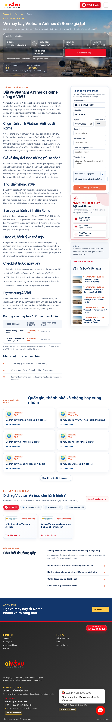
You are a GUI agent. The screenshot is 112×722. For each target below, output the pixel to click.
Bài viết (6, 649)
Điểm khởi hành (80, 101)
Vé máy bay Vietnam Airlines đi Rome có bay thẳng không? (74, 550)
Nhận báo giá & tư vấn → (89, 188)
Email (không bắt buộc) (83, 148)
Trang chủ (7, 14)
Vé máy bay (19, 14)
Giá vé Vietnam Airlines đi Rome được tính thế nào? (71, 565)
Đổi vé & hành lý (62, 638)
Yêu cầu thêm (79, 157)
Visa (58, 642)
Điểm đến (77, 110)
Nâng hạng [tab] (52, 507)
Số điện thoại (79, 138)
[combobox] (18, 45)
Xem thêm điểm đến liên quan (56, 478)
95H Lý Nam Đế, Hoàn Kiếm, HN (18, 705)
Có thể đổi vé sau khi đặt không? (62, 579)
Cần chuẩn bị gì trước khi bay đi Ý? (62, 586)
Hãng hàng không (10, 645)
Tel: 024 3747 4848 (13, 713)
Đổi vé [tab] (11, 507)
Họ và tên (77, 129)
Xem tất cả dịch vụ (97, 499)
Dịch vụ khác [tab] (75, 507)
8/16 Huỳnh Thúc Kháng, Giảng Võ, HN (21, 708)
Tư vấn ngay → (100, 609)
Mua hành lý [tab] (31, 507)
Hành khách (100, 119)
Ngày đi (76, 119)
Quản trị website (102, 719)
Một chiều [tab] (18, 36)
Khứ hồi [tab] (9, 36)
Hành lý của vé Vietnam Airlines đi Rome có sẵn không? (72, 572)
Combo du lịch (62, 645)
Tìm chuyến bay (85, 52)
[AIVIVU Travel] (12, 5)
